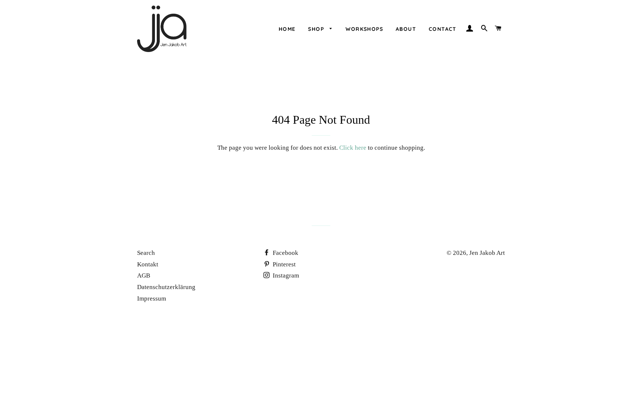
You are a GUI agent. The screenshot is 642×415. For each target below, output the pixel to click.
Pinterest (283, 264)
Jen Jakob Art (487, 252)
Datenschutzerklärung (166, 287)
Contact (443, 29)
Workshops (364, 29)
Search (146, 252)
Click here (352, 147)
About (406, 29)
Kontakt (147, 264)
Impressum (151, 298)
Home (287, 29)
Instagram (285, 275)
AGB (143, 275)
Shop (317, 29)
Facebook (284, 252)
